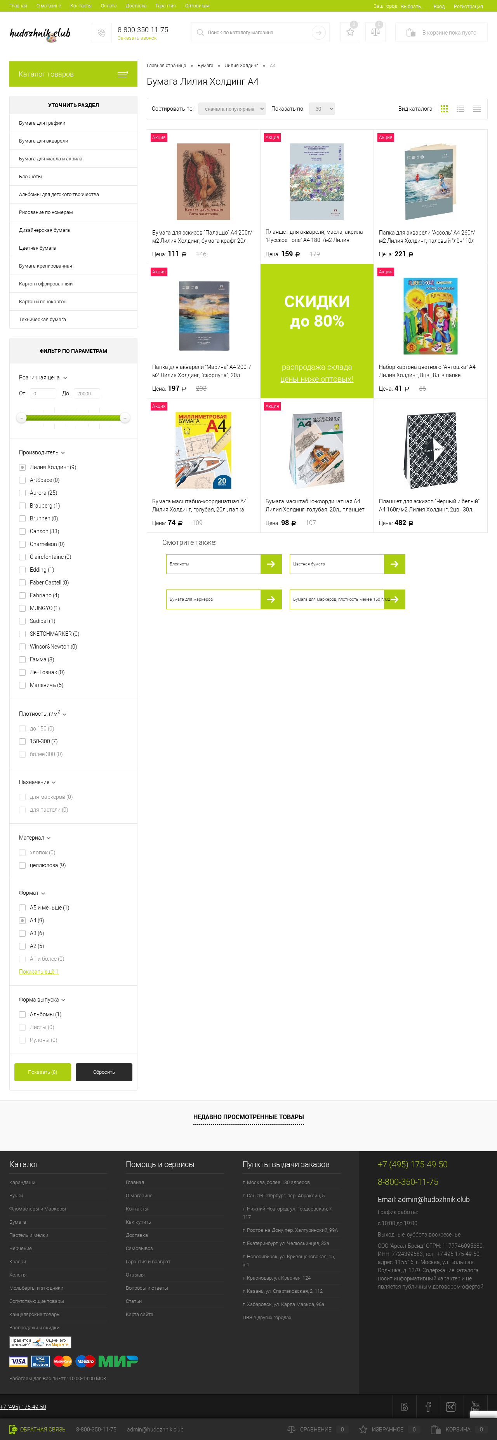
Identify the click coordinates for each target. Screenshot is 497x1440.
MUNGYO (45, 608)
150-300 (44, 741)
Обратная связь (42, 1429)
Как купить (138, 1222)
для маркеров (51, 797)
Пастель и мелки (28, 1235)
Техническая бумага (42, 319)
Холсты (18, 1275)
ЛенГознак (47, 672)
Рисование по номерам (46, 212)
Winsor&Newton (53, 646)
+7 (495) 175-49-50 (23, 1407)
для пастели (49, 810)
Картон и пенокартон (42, 301)
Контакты (81, 6)
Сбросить (104, 1072)
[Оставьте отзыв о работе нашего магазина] (184, 1343)
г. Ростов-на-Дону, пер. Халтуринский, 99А (290, 1230)
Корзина (464, 1429)
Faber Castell (49, 582)
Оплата (108, 6)
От (22, 393)
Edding (42, 570)
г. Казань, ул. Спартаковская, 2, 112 (283, 1291)
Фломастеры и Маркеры (37, 1209)
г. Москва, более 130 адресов (276, 1182)
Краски (17, 1261)
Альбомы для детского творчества (59, 194)
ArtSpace (45, 480)
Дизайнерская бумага (44, 230)
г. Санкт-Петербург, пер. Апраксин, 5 (284, 1195)
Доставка (136, 6)
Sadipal (43, 621)
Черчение (20, 1248)
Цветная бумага (37, 248)
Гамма (42, 659)
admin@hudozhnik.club (434, 1199)
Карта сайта (139, 1314)
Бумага (17, 1222)
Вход (439, 6)
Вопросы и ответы (147, 1288)
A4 (37, 920)
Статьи (134, 1301)
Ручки (16, 1195)
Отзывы (135, 1275)
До (65, 393)
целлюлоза (48, 865)
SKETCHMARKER (55, 634)
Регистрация (468, 6)
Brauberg (45, 506)
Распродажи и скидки (34, 1327)
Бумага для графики (42, 123)
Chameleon (47, 544)
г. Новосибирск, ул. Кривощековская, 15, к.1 (289, 1261)
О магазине (48, 6)
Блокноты (30, 176)
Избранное (394, 1429)
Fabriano (44, 595)
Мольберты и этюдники (36, 1288)
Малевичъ (47, 685)
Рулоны (43, 1040)
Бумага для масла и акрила (50, 159)
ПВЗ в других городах (267, 1317)
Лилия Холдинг (53, 467)
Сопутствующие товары (36, 1301)
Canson (44, 531)
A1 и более (47, 959)
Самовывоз (139, 1248)
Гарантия (166, 6)
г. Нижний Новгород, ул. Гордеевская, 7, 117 (287, 1213)
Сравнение (322, 1429)
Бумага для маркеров (191, 599)
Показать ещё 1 (39, 972)
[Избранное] (350, 32)
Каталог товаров (46, 74)
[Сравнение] (375, 32)
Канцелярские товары (35, 1314)
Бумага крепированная (45, 266)
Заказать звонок (137, 38)
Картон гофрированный (46, 284)
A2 (37, 946)
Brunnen (44, 518)
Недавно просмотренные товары (248, 1117)
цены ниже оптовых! (316, 379)
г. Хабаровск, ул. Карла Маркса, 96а (283, 1304)
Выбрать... (412, 6)
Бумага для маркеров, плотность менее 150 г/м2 (341, 599)
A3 (37, 933)
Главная (18, 6)
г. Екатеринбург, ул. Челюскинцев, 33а (286, 1243)
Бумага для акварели (43, 141)
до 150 (42, 728)
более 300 (46, 754)
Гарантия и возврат (148, 1261)
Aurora (43, 493)
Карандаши (22, 1182)
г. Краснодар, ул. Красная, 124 (277, 1278)
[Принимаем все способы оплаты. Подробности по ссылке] (184, 1362)
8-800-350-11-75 (96, 1429)
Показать (42, 1072)
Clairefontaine (50, 557)
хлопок (43, 852)
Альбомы (46, 1014)
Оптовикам (197, 6)
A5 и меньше (50, 907)
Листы (42, 1027)
